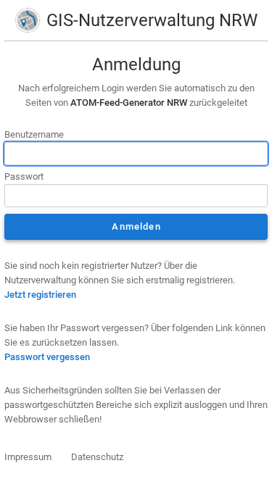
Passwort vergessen (47, 356)
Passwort (24, 176)
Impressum (27, 456)
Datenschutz (97, 456)
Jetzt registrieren (40, 294)
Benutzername (34, 134)
